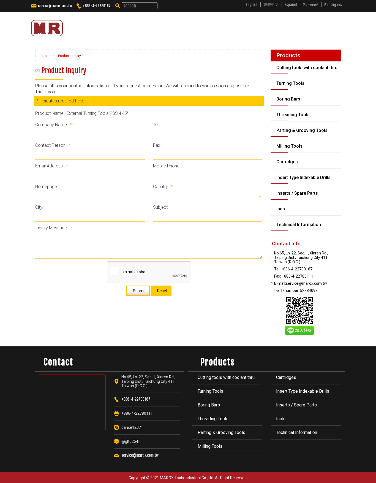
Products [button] (222, 26)
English (252, 4)
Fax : (157, 145)
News (249, 26)
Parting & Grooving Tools (221, 432)
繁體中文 (271, 4)
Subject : (161, 207)
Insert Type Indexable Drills (302, 391)
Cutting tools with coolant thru (226, 377)
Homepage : (47, 186)
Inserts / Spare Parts (296, 405)
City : (39, 207)
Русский (310, 4)
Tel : (156, 124)
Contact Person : (53, 145)
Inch (280, 418)
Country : (163, 186)
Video (269, 26)
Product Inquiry (69, 56)
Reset (161, 291)
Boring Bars (209, 405)
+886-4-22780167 (97, 6)
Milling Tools (210, 446)
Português (333, 4)
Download (292, 26)
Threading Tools (213, 418)
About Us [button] (193, 26)
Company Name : (53, 124)
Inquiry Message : (53, 227)
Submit (139, 291)
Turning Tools (210, 391)
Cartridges (286, 377)
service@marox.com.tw (55, 6)
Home (46, 56)
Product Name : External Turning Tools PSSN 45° (82, 113)
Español (291, 4)
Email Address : (51, 166)
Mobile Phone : (167, 166)
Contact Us (322, 26)
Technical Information (296, 432)
